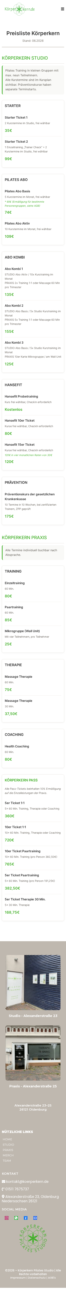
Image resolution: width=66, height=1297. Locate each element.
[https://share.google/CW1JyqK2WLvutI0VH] (33, 1053)
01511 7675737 (17, 1189)
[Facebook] (25, 1218)
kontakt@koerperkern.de (27, 1181)
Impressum (18, 1278)
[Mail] (35, 1218)
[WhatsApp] (16, 1218)
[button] (62, 9)
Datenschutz (37, 1278)
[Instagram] (6, 1218)
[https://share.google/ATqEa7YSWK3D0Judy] (33, 982)
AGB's (52, 1278)
